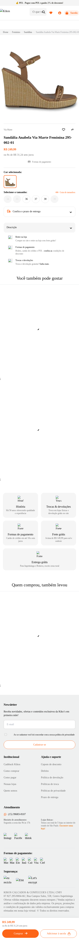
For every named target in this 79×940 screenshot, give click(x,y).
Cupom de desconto (51, 764)
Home (5, 32)
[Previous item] (9, 466)
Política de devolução (52, 777)
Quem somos (10, 790)
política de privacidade (65, 734)
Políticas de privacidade (53, 790)
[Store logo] (13, 13)
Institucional (11, 756)
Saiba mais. (44, 264)
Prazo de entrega (49, 797)
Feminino (16, 32)
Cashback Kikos (12, 764)
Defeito (45, 771)
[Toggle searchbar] (43, 12)
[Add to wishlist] (64, 130)
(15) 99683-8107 (17, 814)
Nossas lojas (10, 784)
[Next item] (69, 466)
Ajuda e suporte (51, 756)
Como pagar (10, 777)
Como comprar (11, 771)
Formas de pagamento (41, 162)
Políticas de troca (50, 784)
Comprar (18, 933)
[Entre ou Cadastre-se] (55, 13)
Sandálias (28, 32)
